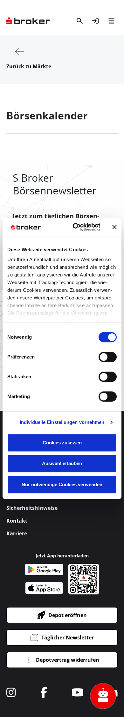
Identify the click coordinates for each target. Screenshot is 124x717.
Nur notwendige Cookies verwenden (62, 484)
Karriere (16, 533)
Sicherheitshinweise (32, 507)
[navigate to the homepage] (28, 21)
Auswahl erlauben (62, 463)
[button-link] (95, 20)
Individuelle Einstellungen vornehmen (62, 422)
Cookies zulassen (62, 442)
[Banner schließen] (114, 227)
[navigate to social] (11, 692)
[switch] (108, 357)
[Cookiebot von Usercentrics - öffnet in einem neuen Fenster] (75, 227)
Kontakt (16, 520)
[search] (79, 20)
